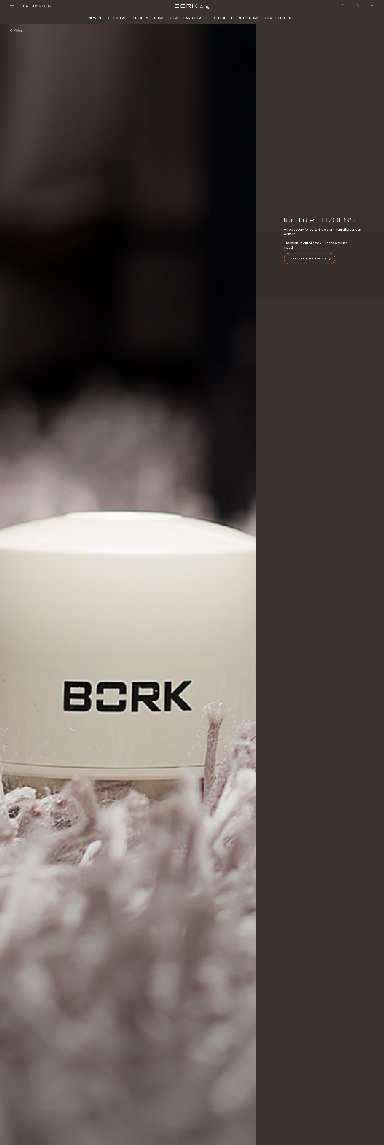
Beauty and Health (189, 18)
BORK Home (249, 18)
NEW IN (95, 18)
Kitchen (140, 18)
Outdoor (223, 18)
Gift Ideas (117, 18)
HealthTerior (279, 18)
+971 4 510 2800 (36, 6)
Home (159, 18)
